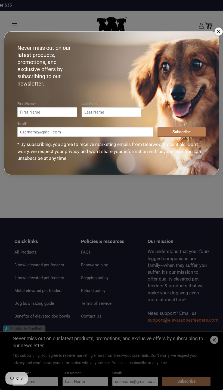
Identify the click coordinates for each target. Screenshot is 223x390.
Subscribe (181, 131)
